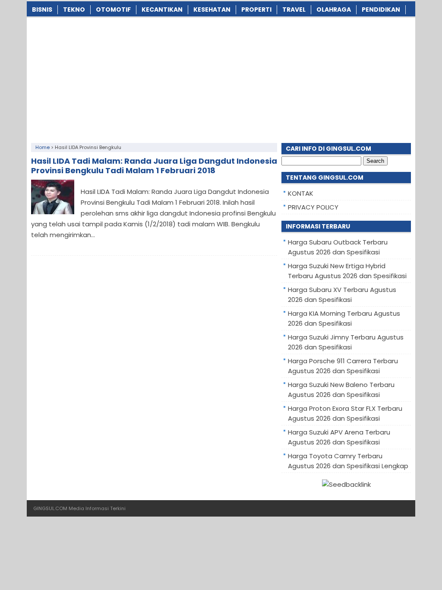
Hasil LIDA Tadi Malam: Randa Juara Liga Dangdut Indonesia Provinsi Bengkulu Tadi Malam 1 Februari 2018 (154, 165)
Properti (256, 9)
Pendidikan (381, 9)
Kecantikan (162, 9)
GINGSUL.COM (50, 508)
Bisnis (42, 9)
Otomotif (113, 9)
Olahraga (333, 9)
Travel (294, 9)
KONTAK (300, 193)
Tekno (74, 9)
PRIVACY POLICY (313, 207)
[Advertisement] (221, 78)
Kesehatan (211, 9)
